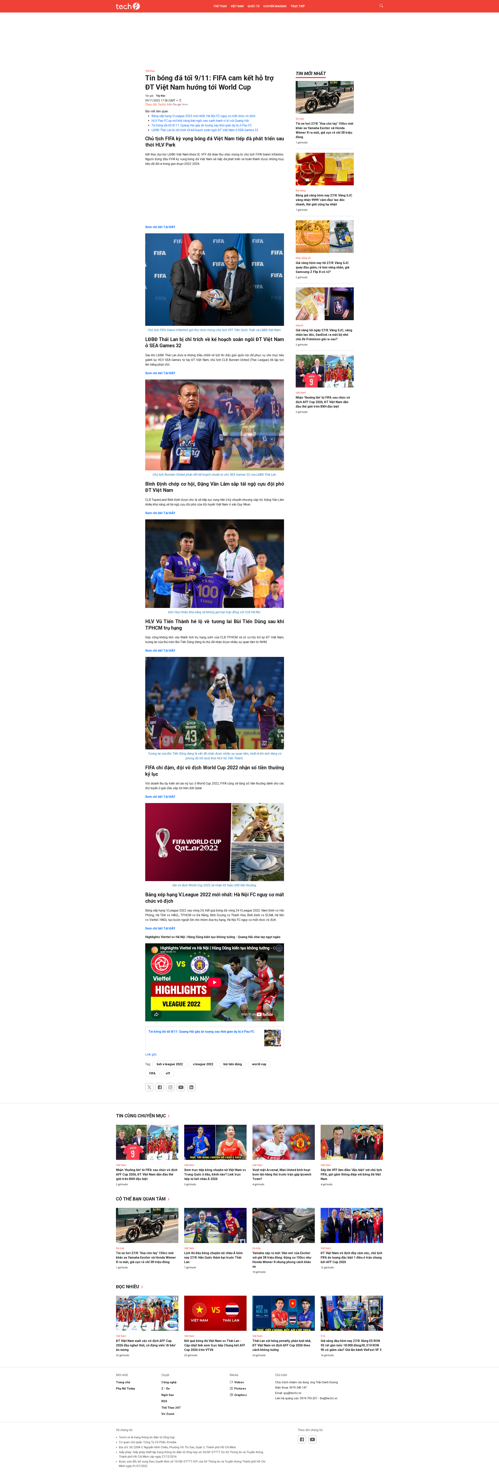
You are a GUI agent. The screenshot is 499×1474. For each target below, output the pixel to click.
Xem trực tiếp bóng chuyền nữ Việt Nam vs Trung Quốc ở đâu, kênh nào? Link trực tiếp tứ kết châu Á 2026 (215, 1174)
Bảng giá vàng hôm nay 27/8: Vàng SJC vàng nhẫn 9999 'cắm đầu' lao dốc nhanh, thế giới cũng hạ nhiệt (324, 200)
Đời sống (301, 190)
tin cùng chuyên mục (141, 1116)
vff (168, 1073)
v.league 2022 (203, 1064)
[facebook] (160, 1087)
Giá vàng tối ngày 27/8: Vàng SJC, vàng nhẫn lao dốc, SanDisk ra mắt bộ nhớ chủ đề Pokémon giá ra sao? (324, 334)
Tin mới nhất (311, 73)
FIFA (152, 1073)
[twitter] (149, 1087)
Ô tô (323, 1336)
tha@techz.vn (328, 1398)
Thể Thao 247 (170, 1407)
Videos (239, 1382)
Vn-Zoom (167, 1414)
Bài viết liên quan (156, 111)
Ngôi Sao (167, 1395)
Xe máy (300, 118)
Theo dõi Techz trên (158, 104)
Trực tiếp (297, 6)
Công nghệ (168, 1382)
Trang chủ (123, 1382)
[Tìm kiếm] (379, 6)
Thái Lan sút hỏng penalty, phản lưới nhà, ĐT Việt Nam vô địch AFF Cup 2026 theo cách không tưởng (281, 1345)
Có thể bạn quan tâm (141, 1199)
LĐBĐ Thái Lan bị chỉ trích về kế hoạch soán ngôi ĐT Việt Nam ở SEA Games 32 (204, 130)
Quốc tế (253, 6)
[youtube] (181, 1087)
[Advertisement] (214, 197)
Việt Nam (237, 6)
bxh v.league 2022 (170, 1064)
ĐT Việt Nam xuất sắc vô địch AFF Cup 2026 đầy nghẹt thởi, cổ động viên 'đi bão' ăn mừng (146, 1345)
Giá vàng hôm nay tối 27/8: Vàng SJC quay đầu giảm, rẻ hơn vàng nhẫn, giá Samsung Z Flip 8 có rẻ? (322, 267)
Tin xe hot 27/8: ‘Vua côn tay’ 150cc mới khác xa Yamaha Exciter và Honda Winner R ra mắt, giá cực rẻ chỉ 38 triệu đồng (146, 1257)
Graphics (240, 1395)
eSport (299, 325)
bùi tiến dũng (232, 1064)
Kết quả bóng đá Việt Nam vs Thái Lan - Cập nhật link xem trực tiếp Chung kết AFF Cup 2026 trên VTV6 (214, 1345)
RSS (164, 1401)
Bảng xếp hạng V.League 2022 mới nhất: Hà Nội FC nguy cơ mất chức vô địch (203, 116)
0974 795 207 (308, 1398)
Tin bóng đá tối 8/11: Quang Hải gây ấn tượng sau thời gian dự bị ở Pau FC (201, 125)
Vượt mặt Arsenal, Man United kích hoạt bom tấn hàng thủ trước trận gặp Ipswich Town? (281, 1174)
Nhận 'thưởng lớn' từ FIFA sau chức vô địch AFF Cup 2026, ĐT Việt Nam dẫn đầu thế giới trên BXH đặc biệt (323, 402)
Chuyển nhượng (275, 6)
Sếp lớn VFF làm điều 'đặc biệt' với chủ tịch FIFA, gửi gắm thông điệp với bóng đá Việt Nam (351, 1174)
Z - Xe (165, 1388)
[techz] (128, 6)
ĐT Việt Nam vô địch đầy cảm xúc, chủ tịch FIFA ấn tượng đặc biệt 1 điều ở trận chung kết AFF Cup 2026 (351, 1257)
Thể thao (220, 6)
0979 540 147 (298, 1387)
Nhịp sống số (303, 258)
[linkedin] (191, 1087)
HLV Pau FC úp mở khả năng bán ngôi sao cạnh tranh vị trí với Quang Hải (200, 121)
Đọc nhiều (128, 1286)
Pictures (240, 1388)
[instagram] (170, 1087)
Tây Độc (160, 95)
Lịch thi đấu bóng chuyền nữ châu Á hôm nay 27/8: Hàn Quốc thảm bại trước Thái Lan (213, 1257)
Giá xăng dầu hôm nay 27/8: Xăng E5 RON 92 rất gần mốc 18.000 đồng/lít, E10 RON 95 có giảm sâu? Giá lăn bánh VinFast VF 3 (351, 1345)
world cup (259, 1064)
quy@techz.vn (292, 1393)
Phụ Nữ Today (125, 1388)
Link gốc (151, 1054)
